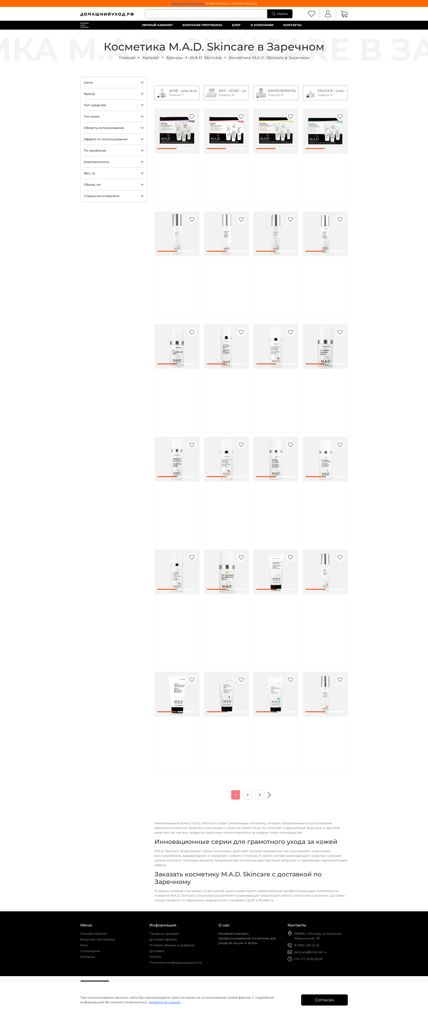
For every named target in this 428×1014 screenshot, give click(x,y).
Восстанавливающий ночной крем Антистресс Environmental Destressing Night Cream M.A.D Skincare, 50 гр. (277, 393)
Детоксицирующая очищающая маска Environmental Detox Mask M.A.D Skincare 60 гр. (275, 614)
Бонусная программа (202, 25)
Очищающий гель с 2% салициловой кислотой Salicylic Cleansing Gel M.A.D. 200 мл (176, 276)
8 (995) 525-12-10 (306, 945)
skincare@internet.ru (310, 952)
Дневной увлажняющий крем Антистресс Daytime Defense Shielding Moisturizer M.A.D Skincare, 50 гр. (226, 506)
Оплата (155, 957)
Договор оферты (163, 939)
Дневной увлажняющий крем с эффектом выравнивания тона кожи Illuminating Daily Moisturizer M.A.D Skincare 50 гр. (325, 506)
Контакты (292, 25)
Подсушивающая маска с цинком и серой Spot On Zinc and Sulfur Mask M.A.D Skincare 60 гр (275, 736)
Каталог (150, 57)
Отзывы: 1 (165, 644)
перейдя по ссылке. (164, 1002)
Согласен (324, 1000)
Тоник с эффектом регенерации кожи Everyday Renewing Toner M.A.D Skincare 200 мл (325, 614)
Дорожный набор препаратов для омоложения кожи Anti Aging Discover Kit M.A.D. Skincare (176, 173)
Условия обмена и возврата (171, 945)
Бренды (174, 57)
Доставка (156, 951)
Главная (127, 57)
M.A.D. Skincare (206, 57)
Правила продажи (164, 934)
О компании (262, 25)
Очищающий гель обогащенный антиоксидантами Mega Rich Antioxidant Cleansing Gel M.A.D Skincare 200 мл (324, 741)
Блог (236, 25)
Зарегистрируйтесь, (188, 3)
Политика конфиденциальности (175, 963)
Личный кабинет (157, 25)
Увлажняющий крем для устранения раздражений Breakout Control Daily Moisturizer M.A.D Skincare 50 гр (176, 618)
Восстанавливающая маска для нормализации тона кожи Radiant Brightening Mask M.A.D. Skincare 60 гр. (227, 741)
